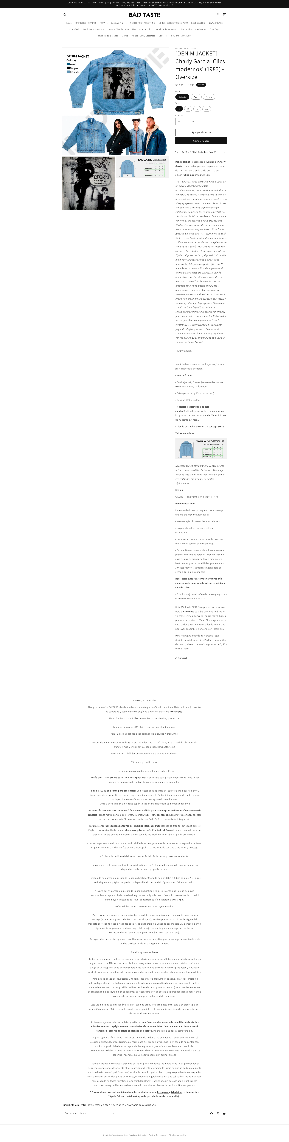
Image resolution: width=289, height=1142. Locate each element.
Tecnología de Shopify (137, 1135)
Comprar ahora (201, 140)
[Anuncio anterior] (62, 4)
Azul (196, 97)
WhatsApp (177, 899)
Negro (209, 97)
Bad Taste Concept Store (118, 1135)
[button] (65, 14)
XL (206, 108)
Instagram (163, 899)
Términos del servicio (177, 1135)
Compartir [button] (183, 658)
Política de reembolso (157, 1135)
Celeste (182, 97)
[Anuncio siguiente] (226, 4)
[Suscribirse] (112, 1113)
